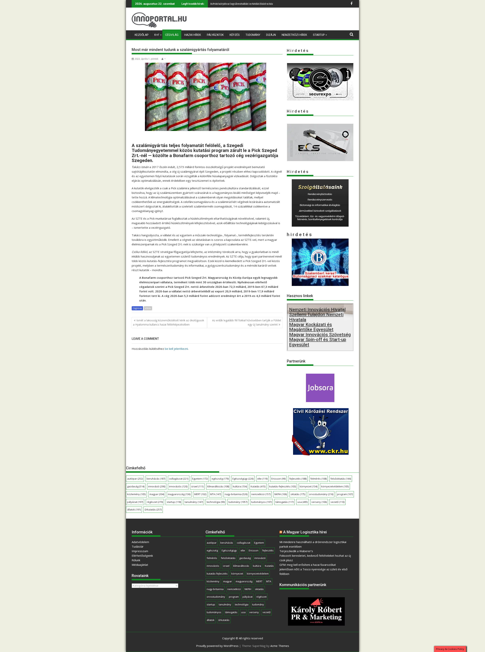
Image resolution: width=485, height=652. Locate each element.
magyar (156, 494)
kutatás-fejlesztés (282, 486)
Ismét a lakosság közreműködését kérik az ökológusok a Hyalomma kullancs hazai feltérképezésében (168, 322)
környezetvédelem (335, 486)
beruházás (156, 478)
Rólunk (136, 560)
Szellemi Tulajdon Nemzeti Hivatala (316, 317)
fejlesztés (298, 478)
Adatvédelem (140, 542)
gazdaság (135, 486)
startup (174, 502)
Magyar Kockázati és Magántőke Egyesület (311, 327)
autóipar (135, 478)
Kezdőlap (142, 35)
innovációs (178, 486)
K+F (156, 35)
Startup (319, 35)
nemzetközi (261, 494)
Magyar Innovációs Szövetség (320, 334)
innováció (156, 486)
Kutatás (258, 486)
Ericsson (278, 478)
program (345, 494)
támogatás (284, 502)
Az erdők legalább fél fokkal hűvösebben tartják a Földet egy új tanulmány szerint (246, 322)
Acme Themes (279, 646)
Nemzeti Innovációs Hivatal (317, 309)
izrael (197, 486)
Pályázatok (215, 35)
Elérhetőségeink (142, 555)
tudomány (237, 502)
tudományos (261, 502)
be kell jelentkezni (176, 349)
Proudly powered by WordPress (217, 646)
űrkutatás (153, 509)
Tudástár (138, 546)
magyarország (179, 494)
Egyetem (200, 478)
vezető (337, 502)
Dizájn (271, 35)
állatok (134, 509)
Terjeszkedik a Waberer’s (296, 551)
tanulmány (194, 502)
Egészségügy (242, 478)
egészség (220, 478)
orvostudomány (321, 494)
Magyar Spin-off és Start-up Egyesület (317, 342)
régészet (155, 502)
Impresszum (140, 551)
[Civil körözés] (320, 454)
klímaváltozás (218, 486)
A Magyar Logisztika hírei (305, 532)
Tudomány (253, 35)
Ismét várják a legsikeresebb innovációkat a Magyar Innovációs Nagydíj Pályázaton (265, 3)
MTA (215, 494)
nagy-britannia (236, 494)
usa (302, 502)
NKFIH (280, 494)
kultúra (240, 486)
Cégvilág (171, 35)
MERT (200, 494)
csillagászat (178, 478)
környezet (308, 486)
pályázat (135, 502)
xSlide (148, 308)
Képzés (235, 35)
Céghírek (137, 308)
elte (262, 478)
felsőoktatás (340, 478)
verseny (319, 502)
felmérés (318, 478)
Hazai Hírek (192, 35)
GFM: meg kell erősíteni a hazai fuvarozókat (307, 565)
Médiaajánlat (140, 565)
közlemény (136, 494)
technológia (216, 502)
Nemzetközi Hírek (294, 35)
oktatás (298, 494)
